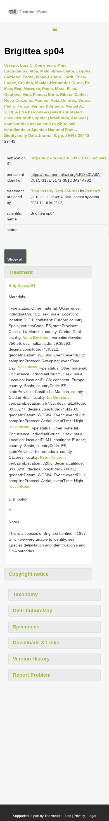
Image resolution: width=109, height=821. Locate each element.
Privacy (79, 816)
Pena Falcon (52, 457)
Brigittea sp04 (22, 285)
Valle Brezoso (36, 337)
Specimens (26, 627)
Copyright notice (29, 574)
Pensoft (92, 191)
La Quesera (58, 397)
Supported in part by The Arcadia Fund (42, 816)
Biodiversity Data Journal (54, 191)
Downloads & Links (36, 642)
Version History (31, 659)
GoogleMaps (27, 366)
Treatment (21, 272)
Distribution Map (33, 610)
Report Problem (32, 675)
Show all (15, 259)
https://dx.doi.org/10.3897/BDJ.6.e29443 (68, 158)
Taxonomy (25, 594)
